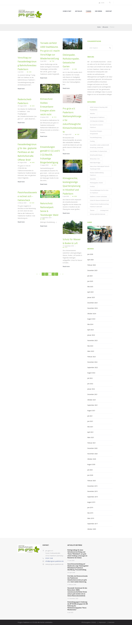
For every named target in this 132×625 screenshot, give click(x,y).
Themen (88, 11)
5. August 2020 (44, 165)
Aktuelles (78, 11)
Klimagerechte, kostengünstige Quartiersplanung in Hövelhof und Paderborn (71, 186)
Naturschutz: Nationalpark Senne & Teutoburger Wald (99, 168)
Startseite (111, 622)
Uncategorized (104, 210)
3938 (75, 196)
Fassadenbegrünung (96, 137)
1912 (55, 117)
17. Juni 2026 (70, 560)
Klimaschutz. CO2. (95, 159)
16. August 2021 (67, 134)
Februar (91, 265)
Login (102, 3)
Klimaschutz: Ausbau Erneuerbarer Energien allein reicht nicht (47, 107)
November (92, 308)
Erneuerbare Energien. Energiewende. (96, 132)
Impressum (102, 622)
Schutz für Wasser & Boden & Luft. (99, 200)
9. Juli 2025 (70, 612)
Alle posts (105, 27)
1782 (53, 61)
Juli (90, 276)
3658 (33, 162)
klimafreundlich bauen (96, 155)
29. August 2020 (22, 106)
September (92, 367)
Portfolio (92, 186)
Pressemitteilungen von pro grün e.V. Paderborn (99, 191)
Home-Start (67, 11)
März (90, 351)
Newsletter (93, 179)
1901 (78, 134)
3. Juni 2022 (43, 61)
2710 (65, 247)
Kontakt (109, 11)
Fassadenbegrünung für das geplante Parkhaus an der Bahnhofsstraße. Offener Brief (27, 152)
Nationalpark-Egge (95, 162)
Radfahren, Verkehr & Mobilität (98, 196)
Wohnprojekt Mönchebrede (97, 214)
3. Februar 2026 (71, 584)
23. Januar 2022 (44, 117)
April (90, 260)
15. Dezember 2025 (72, 598)
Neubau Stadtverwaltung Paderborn (97, 174)
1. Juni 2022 (66, 69)
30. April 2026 (71, 572)
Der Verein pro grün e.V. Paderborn (96, 126)
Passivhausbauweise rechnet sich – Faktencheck (27, 196)
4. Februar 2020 (22, 203)
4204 (33, 106)
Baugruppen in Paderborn (97, 117)
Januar (91, 297)
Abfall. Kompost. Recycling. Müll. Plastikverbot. (99, 108)
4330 (55, 165)
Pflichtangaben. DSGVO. (96, 182)
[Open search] (110, 2)
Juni (90, 254)
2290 (30, 72)
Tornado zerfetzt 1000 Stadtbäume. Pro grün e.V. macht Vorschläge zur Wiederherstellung (50, 51)
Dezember (92, 270)
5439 (32, 203)
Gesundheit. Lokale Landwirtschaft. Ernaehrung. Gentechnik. (99, 146)
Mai (90, 286)
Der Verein (98, 11)
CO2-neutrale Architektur (97, 121)
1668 (75, 69)
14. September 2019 (45, 217)
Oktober (91, 313)
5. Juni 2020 (66, 196)
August (91, 319)
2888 (43, 219)
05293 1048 (49, 558)
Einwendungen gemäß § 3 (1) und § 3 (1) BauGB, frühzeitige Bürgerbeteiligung (50, 155)
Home (99, 27)
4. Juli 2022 (20, 72)
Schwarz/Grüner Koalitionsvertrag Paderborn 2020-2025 (99, 205)
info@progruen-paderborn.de (54, 561)
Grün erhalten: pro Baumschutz (98, 151)
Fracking (92, 141)
